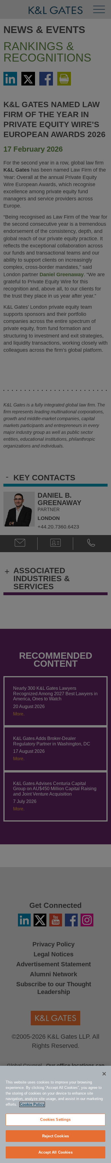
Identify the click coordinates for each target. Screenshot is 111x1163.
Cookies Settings (55, 1119)
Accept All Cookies (55, 1152)
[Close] (104, 1074)
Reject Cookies (55, 1136)
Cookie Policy (32, 1104)
